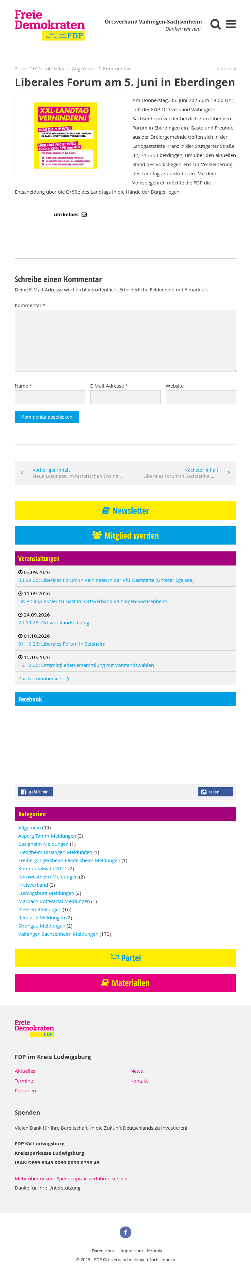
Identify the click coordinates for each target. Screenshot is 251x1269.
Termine (24, 1080)
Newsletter (130, 510)
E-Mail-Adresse (109, 385)
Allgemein (83, 68)
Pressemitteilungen (39, 909)
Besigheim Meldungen (43, 844)
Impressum (132, 1251)
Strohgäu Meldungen (41, 925)
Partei (131, 958)
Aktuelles (25, 1071)
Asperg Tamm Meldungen (47, 835)
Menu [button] (230, 23)
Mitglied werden (131, 535)
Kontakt (139, 1080)
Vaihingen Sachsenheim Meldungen (58, 933)
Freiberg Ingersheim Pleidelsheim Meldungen (69, 860)
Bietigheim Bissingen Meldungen (55, 852)
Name (23, 385)
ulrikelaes (67, 214)
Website (175, 385)
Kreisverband (33, 884)
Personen (25, 1090)
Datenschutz (104, 1251)
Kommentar (30, 305)
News (136, 1071)
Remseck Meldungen (41, 917)
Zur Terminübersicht (41, 678)
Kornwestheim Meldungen (48, 876)
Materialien (131, 983)
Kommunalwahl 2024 (42, 868)
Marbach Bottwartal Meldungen (54, 901)
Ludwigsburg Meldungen (46, 893)
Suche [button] (216, 23)
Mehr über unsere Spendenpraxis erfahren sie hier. (72, 1178)
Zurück (228, 68)
